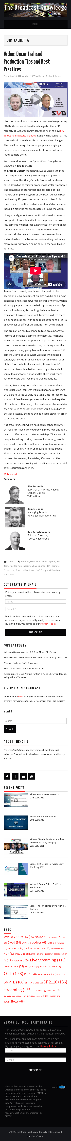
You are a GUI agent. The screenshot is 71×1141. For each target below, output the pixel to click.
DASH (52, 943)
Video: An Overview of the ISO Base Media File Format (30, 652)
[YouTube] (31, 776)
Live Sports (39, 565)
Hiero (29, 1136)
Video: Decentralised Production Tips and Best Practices (27, 62)
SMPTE (14, 982)
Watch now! (10, 474)
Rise (20, 696)
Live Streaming (48, 960)
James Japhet (48, 561)
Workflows (9, 574)
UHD (30, 996)
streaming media (46, 990)
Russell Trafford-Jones (49, 76)
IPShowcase (19, 960)
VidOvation (54, 570)
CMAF (26, 942)
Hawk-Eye (35, 561)
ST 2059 (38, 982)
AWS (43, 937)
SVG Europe (42, 570)
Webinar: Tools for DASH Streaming (21, 662)
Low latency (14, 966)
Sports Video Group (25, 570)
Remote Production (47, 974)
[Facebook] (15, 776)
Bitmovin (54, 937)
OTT (13, 973)
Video (10, 561)
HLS (31, 954)
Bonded (25, 561)
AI (16, 937)
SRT (28, 982)
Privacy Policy (48, 623)
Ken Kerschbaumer (23, 565)
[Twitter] (7, 776)
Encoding (20, 948)
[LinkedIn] (23, 776)
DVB (10, 949)
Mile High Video (31, 967)
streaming (18, 989)
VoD (37, 996)
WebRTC (55, 996)
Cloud (14, 942)
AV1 (25, 937)
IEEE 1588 (58, 954)
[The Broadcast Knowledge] (36, 9)
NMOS (56, 966)
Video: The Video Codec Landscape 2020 (23, 668)
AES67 (9, 937)
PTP (30, 974)
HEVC (21, 953)
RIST (62, 975)
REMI (48, 565)
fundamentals (39, 948)
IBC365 (49, 954)
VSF (45, 996)
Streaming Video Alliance (15, 996)
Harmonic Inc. (57, 949)
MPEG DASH (45, 967)
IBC (40, 953)
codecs (40, 942)
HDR (9, 953)
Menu (35, 24)
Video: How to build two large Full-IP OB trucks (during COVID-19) (35, 657)
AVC (35, 937)
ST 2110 (55, 982)
